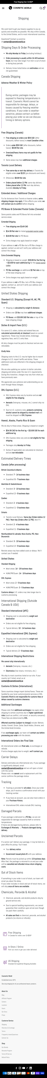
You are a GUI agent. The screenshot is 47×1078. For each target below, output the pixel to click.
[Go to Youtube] (23, 1068)
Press (3, 1015)
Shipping (4, 1025)
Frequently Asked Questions (10, 1035)
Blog (3, 995)
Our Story (4, 1012)
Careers (4, 1002)
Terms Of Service (7, 1054)
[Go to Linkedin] (30, 1068)
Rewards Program (7, 1051)
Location (4, 1005)
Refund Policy (6, 1057)
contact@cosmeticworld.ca (12, 680)
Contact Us (5, 1038)
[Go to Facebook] (16, 1068)
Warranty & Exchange (8, 1028)
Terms (3, 1031)
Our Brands (5, 1047)
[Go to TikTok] (27, 1068)
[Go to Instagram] (19, 1068)
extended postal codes (34, 231)
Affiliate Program (7, 998)
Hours (3, 1008)
